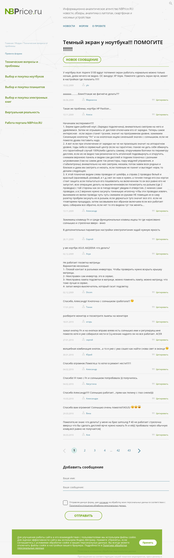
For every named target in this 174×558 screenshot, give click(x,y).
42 (118, 450)
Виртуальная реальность (22, 112)
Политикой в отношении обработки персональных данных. (97, 505)
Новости (69, 26)
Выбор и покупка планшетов (25, 87)
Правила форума (13, 53)
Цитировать (162, 99)
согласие (103, 502)
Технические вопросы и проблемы (21, 64)
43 (129, 450)
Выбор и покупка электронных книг (26, 100)
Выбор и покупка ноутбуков (24, 76)
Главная (9, 43)
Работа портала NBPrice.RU (23, 123)
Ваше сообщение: (73, 487)
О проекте (99, 26)
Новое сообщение (82, 60)
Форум (83, 26)
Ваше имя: (69, 478)
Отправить (83, 516)
